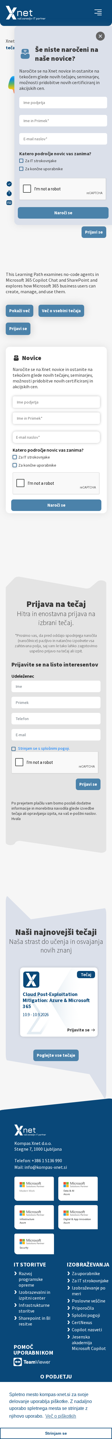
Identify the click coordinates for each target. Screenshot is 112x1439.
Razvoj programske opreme (31, 1279)
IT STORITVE (29, 1264)
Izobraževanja (88, 1264)
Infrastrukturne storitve (34, 1308)
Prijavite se (78, 1030)
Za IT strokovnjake (90, 1280)
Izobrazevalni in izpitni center (34, 1295)
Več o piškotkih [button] (60, 1416)
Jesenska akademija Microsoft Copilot (89, 1342)
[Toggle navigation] (98, 13)
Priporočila (83, 1308)
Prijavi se (94, 232)
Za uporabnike (86, 1273)
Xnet (10, 41)
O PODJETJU (56, 1376)
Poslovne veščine (88, 1301)
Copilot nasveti (87, 1329)
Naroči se (56, 505)
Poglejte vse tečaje (56, 1055)
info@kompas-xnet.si (45, 1167)
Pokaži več (19, 310)
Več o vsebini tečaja (61, 310)
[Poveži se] (31, 1361)
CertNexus (82, 1322)
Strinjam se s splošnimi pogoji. (44, 748)
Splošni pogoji (86, 1315)
